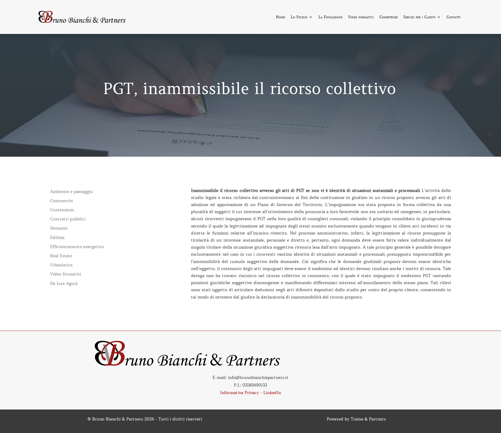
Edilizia (57, 237)
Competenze (388, 17)
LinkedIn (272, 392)
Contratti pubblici (68, 219)
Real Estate (61, 255)
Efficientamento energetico (77, 246)
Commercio (61, 200)
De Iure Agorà (63, 283)
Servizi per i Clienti (419, 17)
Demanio (59, 228)
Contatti (453, 17)
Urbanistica (61, 264)
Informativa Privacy (239, 392)
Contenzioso (62, 209)
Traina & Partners (368, 419)
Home (280, 17)
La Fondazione (330, 17)
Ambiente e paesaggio (71, 191)
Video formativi (361, 17)
